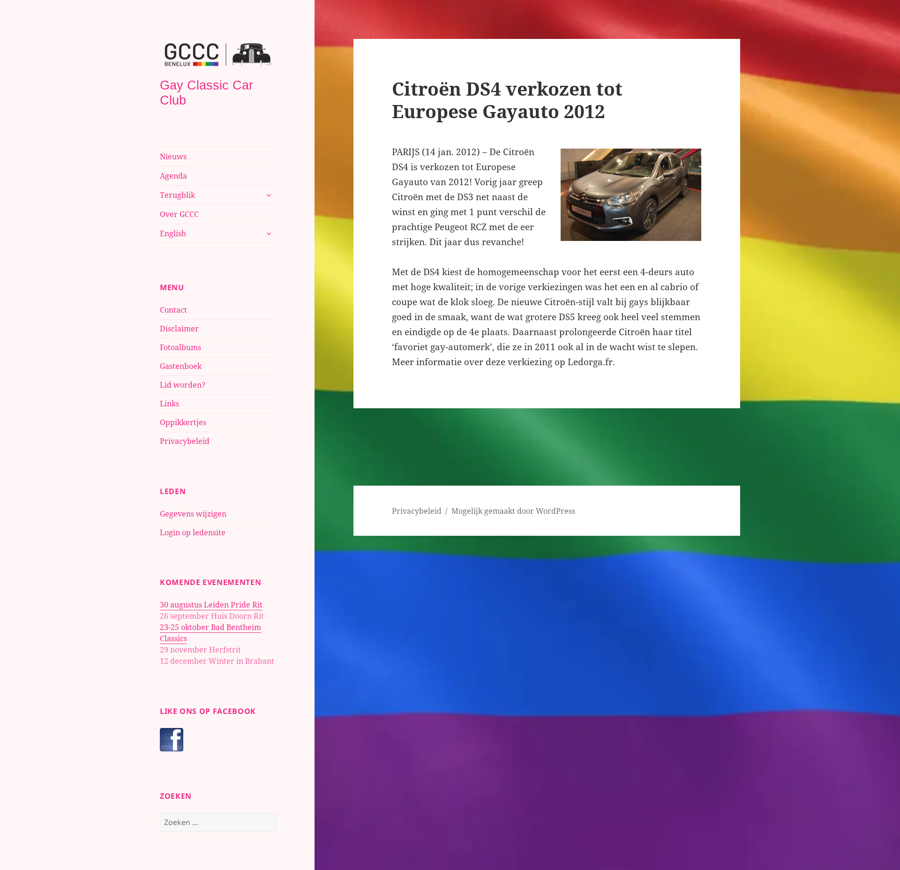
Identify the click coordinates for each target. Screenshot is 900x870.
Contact (173, 310)
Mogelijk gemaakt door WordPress (513, 511)
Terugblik (177, 195)
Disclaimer (179, 328)
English (173, 233)
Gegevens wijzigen (193, 514)
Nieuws (173, 156)
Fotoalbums (180, 347)
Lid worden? (182, 385)
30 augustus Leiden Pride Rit (211, 605)
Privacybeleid (185, 441)
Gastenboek (181, 366)
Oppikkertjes (183, 422)
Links (169, 403)
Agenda (173, 176)
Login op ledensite (192, 532)
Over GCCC (179, 214)
